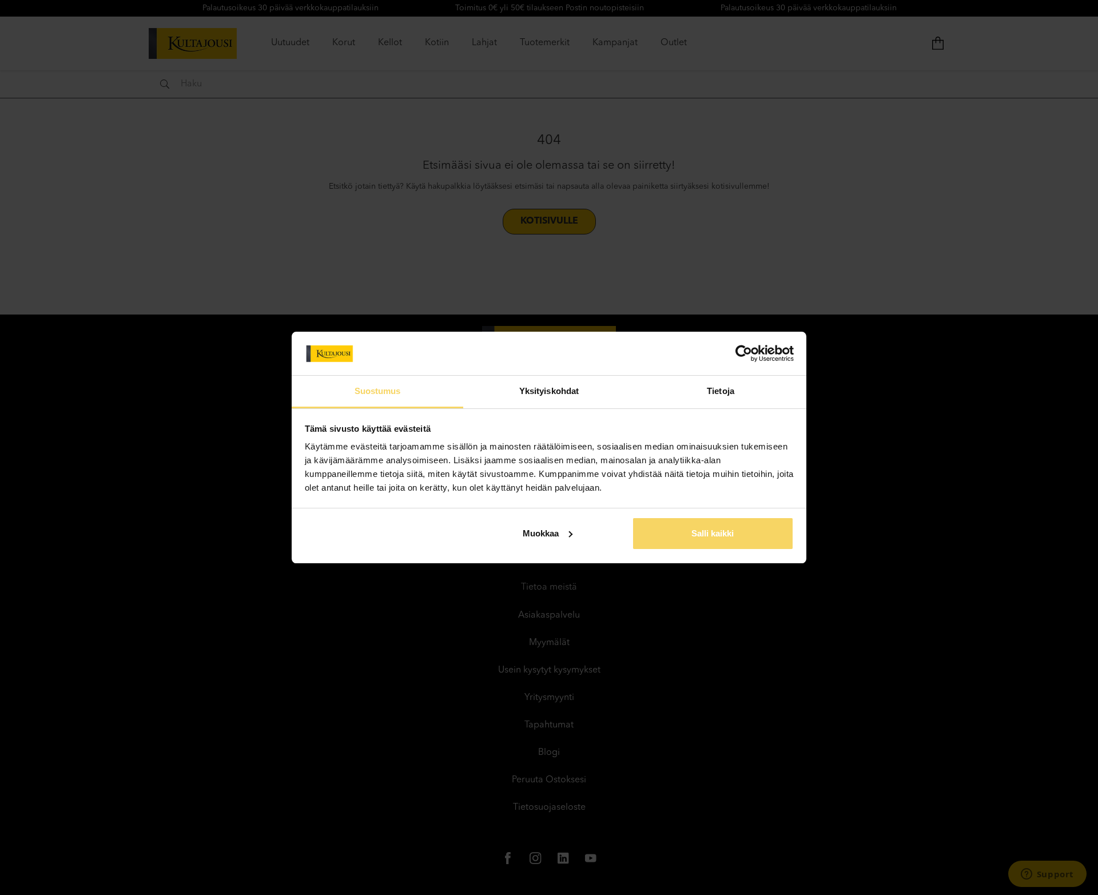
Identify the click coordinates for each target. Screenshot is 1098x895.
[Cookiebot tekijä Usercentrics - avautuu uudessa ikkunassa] (744, 353)
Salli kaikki (712, 533)
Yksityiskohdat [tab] (549, 391)
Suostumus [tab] (378, 391)
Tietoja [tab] (720, 391)
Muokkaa (541, 533)
